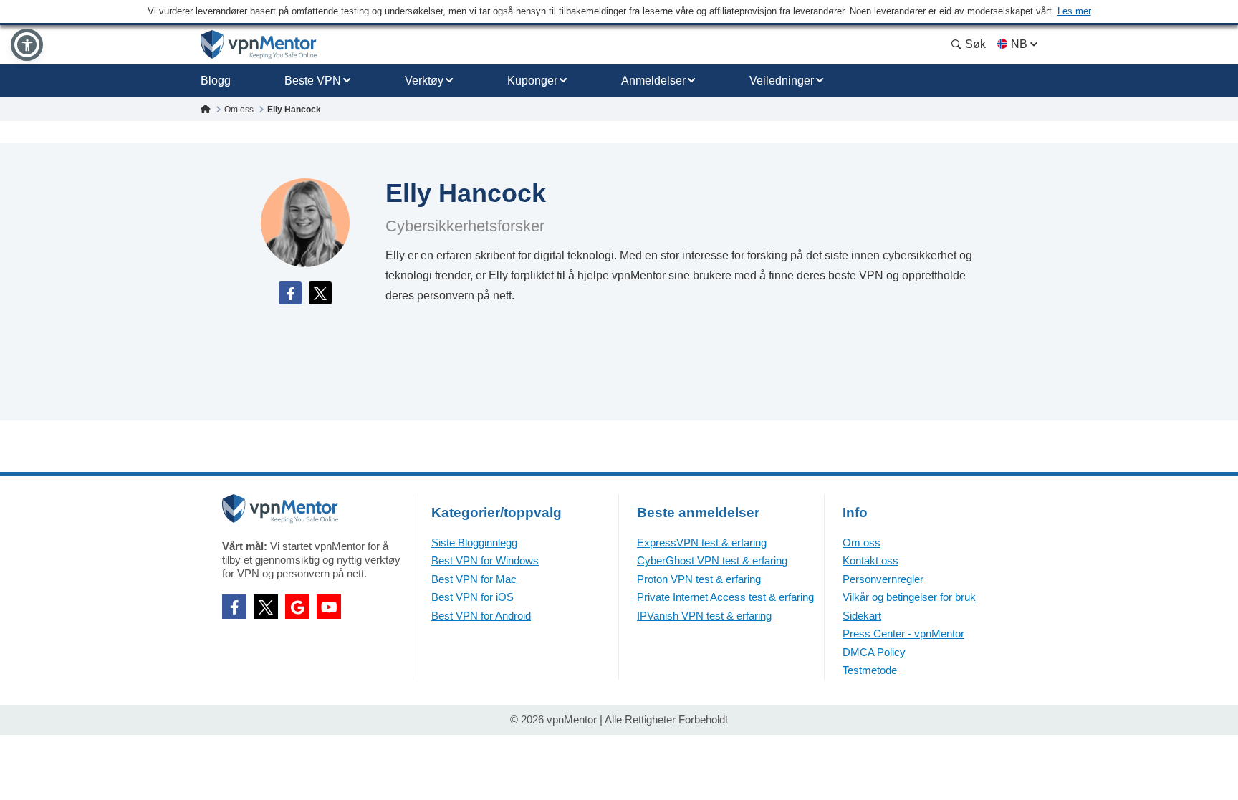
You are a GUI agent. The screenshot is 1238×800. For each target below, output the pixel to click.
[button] (26, 44)
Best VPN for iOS (472, 597)
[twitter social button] (266, 606)
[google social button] (297, 606)
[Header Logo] (259, 44)
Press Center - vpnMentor (903, 633)
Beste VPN (312, 80)
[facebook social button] (234, 606)
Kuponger (532, 80)
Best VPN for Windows (485, 560)
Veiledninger (781, 80)
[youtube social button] (329, 606)
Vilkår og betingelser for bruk (909, 597)
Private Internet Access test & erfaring (725, 597)
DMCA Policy (874, 652)
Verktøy (424, 80)
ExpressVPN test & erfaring (702, 542)
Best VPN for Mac (474, 579)
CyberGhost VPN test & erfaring (712, 560)
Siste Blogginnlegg (474, 542)
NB (1019, 44)
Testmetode (870, 670)
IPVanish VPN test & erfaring (704, 615)
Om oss (861, 542)
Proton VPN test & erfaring (699, 579)
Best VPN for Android (481, 615)
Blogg (216, 80)
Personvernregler (883, 579)
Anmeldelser (653, 80)
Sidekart (862, 615)
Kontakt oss (870, 560)
